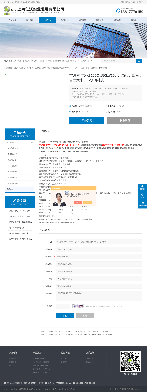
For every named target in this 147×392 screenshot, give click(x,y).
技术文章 (82, 20)
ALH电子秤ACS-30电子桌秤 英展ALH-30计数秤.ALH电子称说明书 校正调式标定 (42, 362)
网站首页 (12, 20)
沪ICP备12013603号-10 (66, 389)
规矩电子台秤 (13, 160)
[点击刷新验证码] (78, 306)
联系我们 (140, 2)
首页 (15, 68)
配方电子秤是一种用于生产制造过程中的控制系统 (20, 233)
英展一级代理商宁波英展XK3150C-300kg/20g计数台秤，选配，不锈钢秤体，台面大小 (77, 331)
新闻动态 (12, 362)
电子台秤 (30, 68)
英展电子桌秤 (13, 166)
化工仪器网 (122, 389)
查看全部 (10, 189)
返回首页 (124, 2)
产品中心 (47, 20)
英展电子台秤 (40, 68)
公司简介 (12, 359)
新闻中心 (64, 20)
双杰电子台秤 (13, 177)
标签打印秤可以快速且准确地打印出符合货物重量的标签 (20, 239)
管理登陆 (130, 389)
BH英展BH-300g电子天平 (42, 369)
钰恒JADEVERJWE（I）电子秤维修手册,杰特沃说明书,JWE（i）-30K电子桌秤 (42, 365)
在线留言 (132, 2)
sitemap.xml (139, 389)
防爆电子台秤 (13, 183)
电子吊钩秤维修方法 (17, 228)
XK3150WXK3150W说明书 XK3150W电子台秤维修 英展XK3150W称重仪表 (42, 372)
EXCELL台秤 (12, 154)
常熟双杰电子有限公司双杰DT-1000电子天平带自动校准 (42, 359)
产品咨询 (87, 120)
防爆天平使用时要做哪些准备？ (20, 222)
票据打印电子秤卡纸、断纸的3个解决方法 (20, 211)
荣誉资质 (99, 20)
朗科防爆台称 (13, 148)
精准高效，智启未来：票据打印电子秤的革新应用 (20, 216)
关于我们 (30, 20)
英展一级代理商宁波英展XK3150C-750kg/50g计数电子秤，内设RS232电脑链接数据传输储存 (79, 334)
